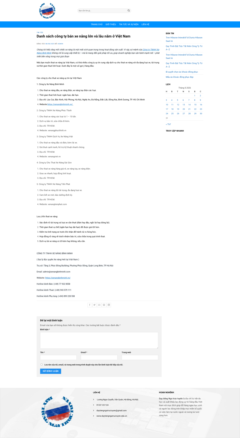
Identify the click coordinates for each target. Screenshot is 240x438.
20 (184, 109)
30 (201, 113)
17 (167, 109)
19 (178, 109)
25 (172, 113)
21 (189, 109)
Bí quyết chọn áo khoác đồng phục (182, 72)
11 (172, 105)
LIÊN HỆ (145, 24)
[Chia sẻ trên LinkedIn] (109, 305)
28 (189, 113)
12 (178, 105)
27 (184, 113)
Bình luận (45, 329)
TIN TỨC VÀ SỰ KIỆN (128, 24)
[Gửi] (129, 10)
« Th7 (168, 124)
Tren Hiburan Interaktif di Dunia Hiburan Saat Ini (184, 39)
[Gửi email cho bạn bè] (99, 305)
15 (195, 105)
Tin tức (40, 32)
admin (60, 44)
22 (195, 109)
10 (167, 105)
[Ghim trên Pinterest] (104, 305)
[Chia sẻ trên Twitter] (94, 305)
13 (184, 105)
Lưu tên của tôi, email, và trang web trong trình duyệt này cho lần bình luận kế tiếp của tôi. (83, 365)
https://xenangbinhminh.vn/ (60, 104)
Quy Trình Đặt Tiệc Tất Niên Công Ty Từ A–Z (184, 48)
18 (172, 109)
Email (84, 352)
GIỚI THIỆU (111, 24)
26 (178, 113)
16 (201, 105)
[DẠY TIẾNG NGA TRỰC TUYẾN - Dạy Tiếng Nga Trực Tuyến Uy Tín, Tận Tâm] (55, 10)
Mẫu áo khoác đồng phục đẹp (179, 77)
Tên (42, 352)
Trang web (126, 352)
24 (167, 113)
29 (195, 113)
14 (189, 105)
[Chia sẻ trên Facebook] (90, 305)
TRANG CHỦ (96, 24)
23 (201, 109)
